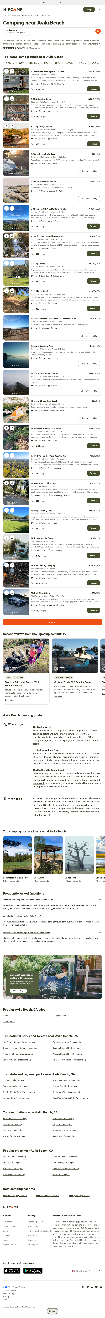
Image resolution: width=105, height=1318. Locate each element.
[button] (52, 899)
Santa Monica (62, 908)
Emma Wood (69, 905)
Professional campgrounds (40, 1230)
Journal (6, 1230)
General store (9, 1226)
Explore (6, 15)
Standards (32, 1239)
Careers (6, 1235)
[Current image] (12, 91)
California (27, 15)
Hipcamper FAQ (10, 1244)
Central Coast (35, 938)
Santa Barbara (56, 905)
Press (5, 1239)
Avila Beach (36, 15)
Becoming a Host (35, 1221)
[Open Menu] (99, 9)
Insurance (32, 1235)
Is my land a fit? (35, 1226)
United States (16, 15)
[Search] (98, 31)
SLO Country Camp (81, 682)
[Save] (6, 71)
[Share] (12, 71)
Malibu (29, 908)
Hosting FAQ (33, 1244)
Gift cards (7, 1221)
